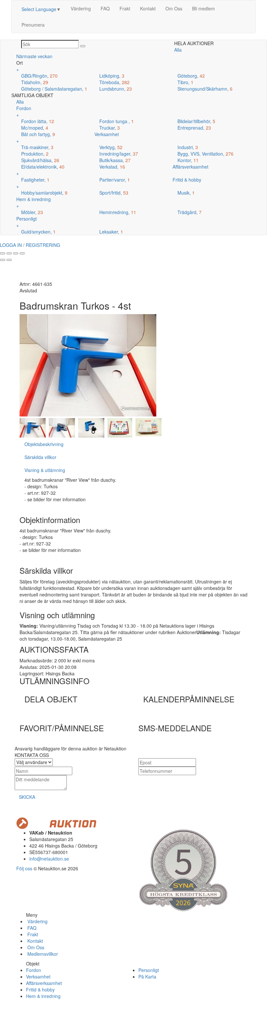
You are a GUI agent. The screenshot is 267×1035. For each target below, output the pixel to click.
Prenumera (33, 24)
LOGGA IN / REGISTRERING (30, 245)
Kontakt (148, 8)
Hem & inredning (43, 996)
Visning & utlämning (44, 470)
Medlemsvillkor (42, 954)
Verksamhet (38, 976)
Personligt (148, 970)
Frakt (124, 8)
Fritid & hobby (40, 989)
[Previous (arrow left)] (2, 260)
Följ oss (24, 868)
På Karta (147, 976)
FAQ (105, 8)
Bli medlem (203, 8)
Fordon (33, 970)
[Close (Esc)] (2, 253)
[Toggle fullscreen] (15, 253)
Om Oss (173, 8)
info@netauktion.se (49, 858)
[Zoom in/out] (22, 253)
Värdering (81, 8)
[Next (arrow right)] (9, 260)
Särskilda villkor (40, 457)
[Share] (9, 253)
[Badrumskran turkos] (33, 427)
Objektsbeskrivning (43, 444)
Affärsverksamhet (44, 983)
